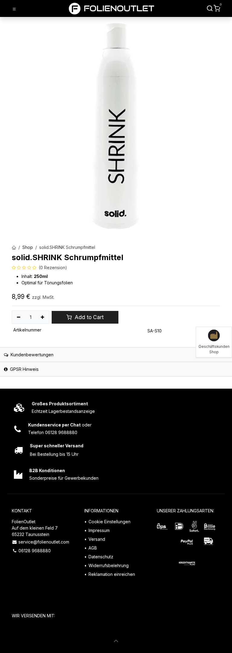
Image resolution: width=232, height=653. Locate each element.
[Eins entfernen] (18, 317)
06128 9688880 (34, 550)
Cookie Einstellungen (109, 521)
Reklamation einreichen (112, 574)
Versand (97, 539)
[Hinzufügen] (42, 317)
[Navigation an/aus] (14, 8)
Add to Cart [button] (88, 317)
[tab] (116, 369)
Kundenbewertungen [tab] (31, 354)
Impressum (99, 530)
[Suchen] (210, 8)
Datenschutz (101, 556)
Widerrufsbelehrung (109, 565)
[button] (116, 641)
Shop (27, 247)
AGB (93, 547)
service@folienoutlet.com (43, 541)
